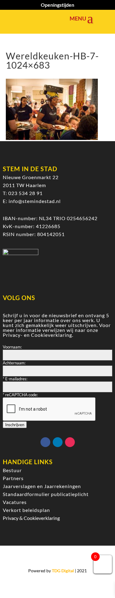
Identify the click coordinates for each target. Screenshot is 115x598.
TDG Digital (63, 570)
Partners (13, 478)
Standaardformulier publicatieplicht (46, 494)
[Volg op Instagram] (70, 442)
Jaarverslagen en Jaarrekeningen (42, 486)
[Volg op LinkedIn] (58, 442)
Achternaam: (14, 362)
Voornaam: (12, 346)
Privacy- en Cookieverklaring (37, 335)
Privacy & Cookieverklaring (31, 518)
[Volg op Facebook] (45, 442)
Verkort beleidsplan (26, 510)
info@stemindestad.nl (35, 201)
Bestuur (12, 470)
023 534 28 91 (25, 193)
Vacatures (15, 502)
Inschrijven (14, 424)
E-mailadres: (15, 378)
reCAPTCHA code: (20, 394)
